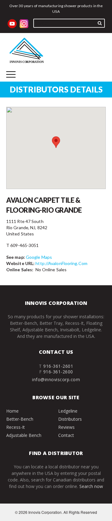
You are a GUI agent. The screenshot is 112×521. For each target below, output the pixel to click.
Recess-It (15, 427)
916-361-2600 (58, 372)
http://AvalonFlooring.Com (61, 263)
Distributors (70, 419)
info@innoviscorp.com (56, 379)
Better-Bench (19, 419)
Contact (66, 435)
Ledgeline (67, 411)
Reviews (66, 427)
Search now (91, 486)
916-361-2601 (58, 366)
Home (12, 411)
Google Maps (39, 257)
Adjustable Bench (23, 435)
